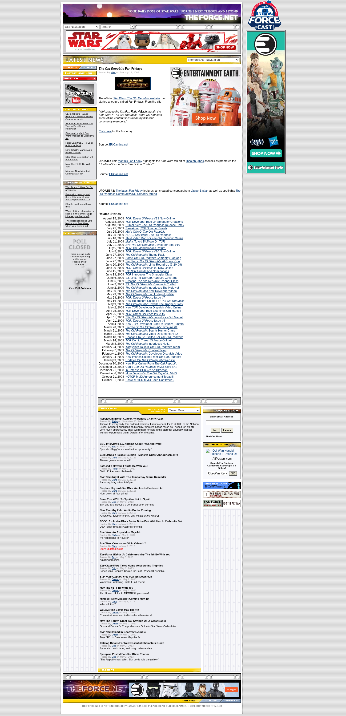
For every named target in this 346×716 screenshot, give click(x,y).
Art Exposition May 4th (120, 532)
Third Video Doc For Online (154, 238)
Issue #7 (145, 297)
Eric (114, 446)
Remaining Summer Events (146, 228)
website (136, 98)
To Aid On (145, 241)
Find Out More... (215, 436)
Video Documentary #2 (151, 334)
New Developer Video (151, 291)
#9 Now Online (149, 268)
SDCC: (148, 235)
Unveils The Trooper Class (154, 304)
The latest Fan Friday (129, 190)
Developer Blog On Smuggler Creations (154, 221)
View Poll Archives (80, 288)
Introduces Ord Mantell (154, 317)
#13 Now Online (150, 218)
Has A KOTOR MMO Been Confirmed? (149, 380)
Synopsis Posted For (124, 654)
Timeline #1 (151, 327)
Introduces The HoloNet (152, 287)
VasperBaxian (200, 190)
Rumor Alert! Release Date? (154, 225)
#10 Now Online (150, 251)
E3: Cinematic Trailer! (150, 284)
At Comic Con (152, 261)
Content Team (145, 350)
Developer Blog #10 (152, 245)
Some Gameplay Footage (153, 258)
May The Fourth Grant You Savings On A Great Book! (133, 620)
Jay (114, 557)
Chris (114, 457)
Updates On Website (150, 360)
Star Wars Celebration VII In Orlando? (123, 543)
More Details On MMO (151, 373)
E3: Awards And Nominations (147, 271)
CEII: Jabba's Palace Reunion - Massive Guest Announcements (79, 116)
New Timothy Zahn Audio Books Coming (79, 151)
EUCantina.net (118, 144)
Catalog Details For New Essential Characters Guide (132, 643)
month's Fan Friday (130, 161)
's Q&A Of (145, 231)
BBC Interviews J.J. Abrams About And (130, 443)
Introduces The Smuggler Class (148, 274)
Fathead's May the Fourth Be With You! (124, 466)
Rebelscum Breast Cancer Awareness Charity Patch (132, 418)
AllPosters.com (222, 458)
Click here (105, 131)
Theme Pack (145, 254)
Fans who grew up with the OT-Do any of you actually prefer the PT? (77, 197)
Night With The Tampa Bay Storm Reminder (79, 126)
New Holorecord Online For (154, 301)
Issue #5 (145, 314)
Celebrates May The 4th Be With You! (135, 554)
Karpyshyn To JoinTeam (152, 347)
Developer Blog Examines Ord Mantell (153, 310)
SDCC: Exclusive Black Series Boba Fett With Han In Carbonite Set (141, 521)
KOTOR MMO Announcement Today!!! (149, 376)
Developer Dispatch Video (153, 353)
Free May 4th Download (126, 576)
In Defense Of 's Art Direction (146, 370)
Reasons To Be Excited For (154, 337)
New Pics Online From (151, 363)
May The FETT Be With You (116, 587)
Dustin (115, 579)
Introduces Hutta (147, 343)
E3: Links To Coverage (151, 277)
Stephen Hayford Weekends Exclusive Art (79, 136)
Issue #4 (145, 320)
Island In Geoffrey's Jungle (123, 632)
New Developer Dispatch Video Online (153, 307)
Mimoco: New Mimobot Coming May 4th (77, 172)
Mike (113, 72)
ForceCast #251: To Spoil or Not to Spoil (79, 144)
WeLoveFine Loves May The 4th (119, 609)
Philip (115, 421)
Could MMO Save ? (151, 366)
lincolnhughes (195, 161)
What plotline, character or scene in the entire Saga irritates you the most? (79, 214)
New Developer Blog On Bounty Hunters (154, 324)
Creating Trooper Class (151, 281)
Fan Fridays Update (149, 294)
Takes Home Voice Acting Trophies (131, 565)
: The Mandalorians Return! (145, 248)
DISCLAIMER (179, 706)
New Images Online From (153, 357)
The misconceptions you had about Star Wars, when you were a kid (78, 223)
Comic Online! (148, 340)
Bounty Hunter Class (150, 330)
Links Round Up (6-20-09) (153, 264)
